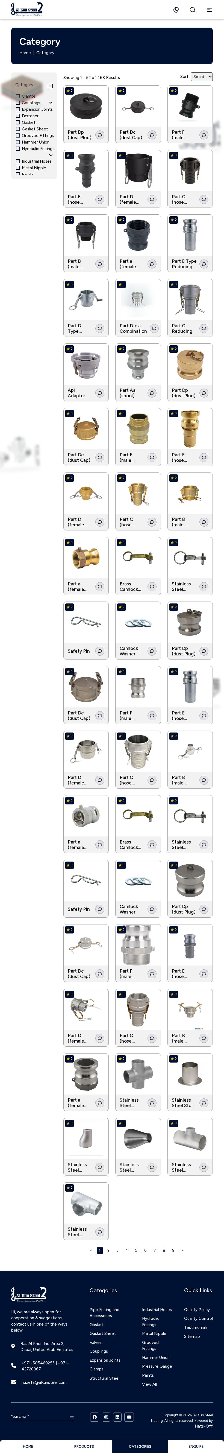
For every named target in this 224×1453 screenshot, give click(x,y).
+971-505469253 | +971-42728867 (45, 1366)
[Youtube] (129, 1417)
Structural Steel (104, 1378)
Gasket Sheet (103, 1333)
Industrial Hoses (157, 1309)
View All (149, 1384)
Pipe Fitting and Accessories (104, 1312)
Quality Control (198, 1318)
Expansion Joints (105, 1360)
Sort (184, 76)
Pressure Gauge (157, 1366)
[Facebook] (94, 1417)
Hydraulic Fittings (150, 1321)
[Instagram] (106, 1417)
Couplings (99, 1351)
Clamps (97, 1369)
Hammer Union (156, 1357)
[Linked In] (117, 1417)
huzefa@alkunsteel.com (44, 1382)
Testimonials (196, 1327)
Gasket (96, 1324)
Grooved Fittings (150, 1345)
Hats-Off (204, 1426)
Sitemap (192, 1336)
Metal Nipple (154, 1333)
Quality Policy (197, 1309)
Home (25, 52)
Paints (148, 1375)
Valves (96, 1342)
